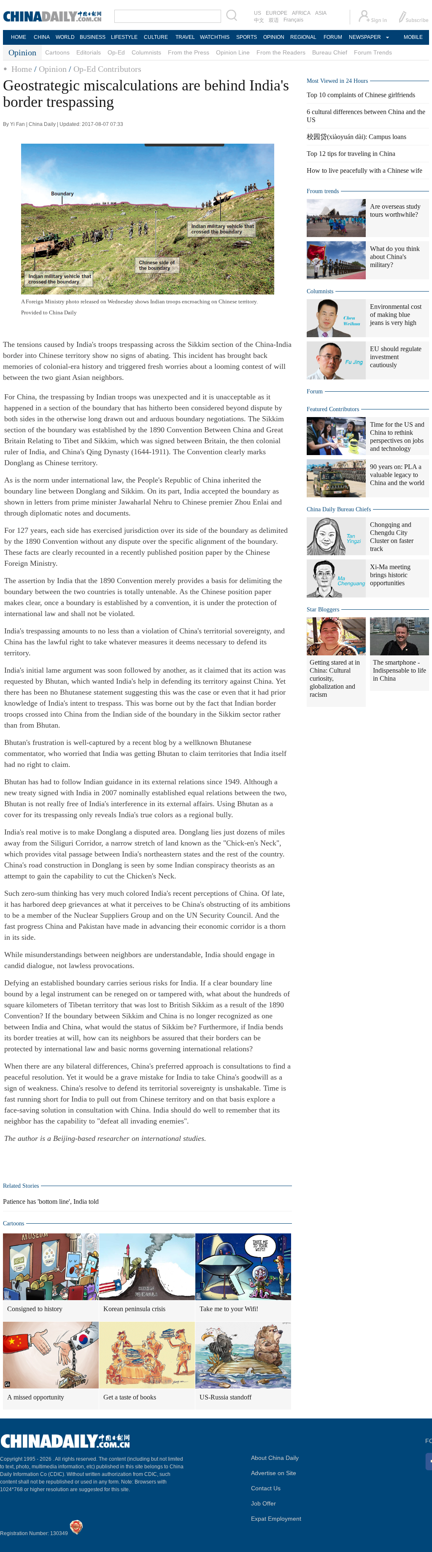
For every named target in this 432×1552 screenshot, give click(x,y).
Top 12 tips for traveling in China (351, 153)
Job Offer (263, 1503)
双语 (274, 20)
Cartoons (57, 52)
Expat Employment (276, 1518)
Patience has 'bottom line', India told (51, 1201)
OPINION (273, 37)
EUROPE (276, 13)
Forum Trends (373, 52)
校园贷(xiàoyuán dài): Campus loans (356, 136)
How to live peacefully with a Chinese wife (364, 170)
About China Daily (275, 1457)
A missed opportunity (35, 1397)
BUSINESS (92, 37)
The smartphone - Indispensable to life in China (399, 670)
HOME (18, 37)
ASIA (321, 13)
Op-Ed (116, 52)
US (257, 13)
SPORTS (246, 37)
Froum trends (323, 191)
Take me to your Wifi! (229, 1308)
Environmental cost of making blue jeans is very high (395, 314)
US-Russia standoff (225, 1397)
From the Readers (280, 52)
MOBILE (413, 37)
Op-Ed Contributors (107, 69)
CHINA (42, 37)
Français (293, 20)
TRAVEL (185, 37)
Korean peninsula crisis (134, 1308)
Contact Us (266, 1488)
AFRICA (301, 13)
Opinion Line (233, 52)
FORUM (333, 37)
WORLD (65, 37)
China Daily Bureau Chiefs (339, 509)
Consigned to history (34, 1308)
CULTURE (156, 37)
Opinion (53, 69)
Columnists (146, 52)
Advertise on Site (273, 1473)
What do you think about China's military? (395, 256)
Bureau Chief (329, 52)
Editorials (88, 52)
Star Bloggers (323, 609)
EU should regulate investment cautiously (395, 356)
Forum (315, 391)
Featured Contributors (333, 409)
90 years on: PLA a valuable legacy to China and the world (397, 474)
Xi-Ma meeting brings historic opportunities (390, 574)
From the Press (188, 52)
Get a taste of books (129, 1397)
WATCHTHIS (215, 37)
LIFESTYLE (124, 37)
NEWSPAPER (364, 37)
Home (21, 69)
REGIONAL (303, 37)
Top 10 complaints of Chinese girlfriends (361, 94)
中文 (259, 20)
